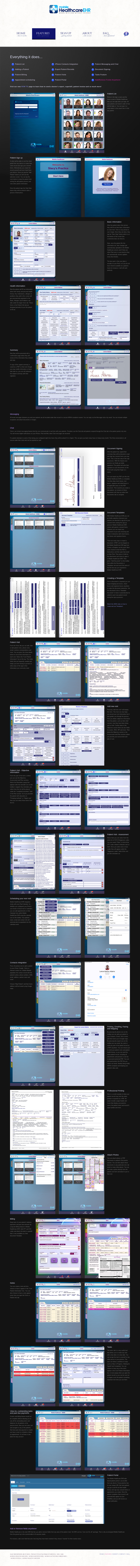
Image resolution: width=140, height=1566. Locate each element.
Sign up (66, 34)
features (108, 1554)
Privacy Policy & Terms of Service (43, 1554)
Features (43, 34)
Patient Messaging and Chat (106, 64)
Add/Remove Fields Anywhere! (107, 80)
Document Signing (102, 69)
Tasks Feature (101, 75)
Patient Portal (60, 80)
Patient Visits (60, 75)
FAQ (109, 34)
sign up (115, 1554)
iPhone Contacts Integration (66, 64)
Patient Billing (21, 75)
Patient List (19, 64)
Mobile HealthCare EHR (18, 1556)
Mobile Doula (16, 1558)
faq (128, 1554)
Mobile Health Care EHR (31, 1558)
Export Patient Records (64, 69)
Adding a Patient (22, 69)
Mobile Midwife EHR (36, 1556)
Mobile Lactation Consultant (55, 1556)
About (87, 34)
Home (22, 34)
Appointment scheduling (25, 80)
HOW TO (24, 86)
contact (122, 1554)
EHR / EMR (60, 1554)
